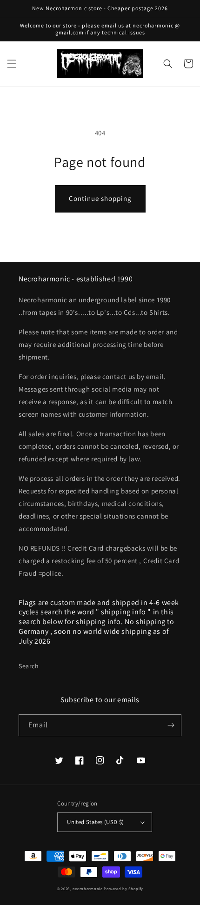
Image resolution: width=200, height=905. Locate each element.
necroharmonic (88, 888)
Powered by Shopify (123, 888)
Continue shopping (100, 198)
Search (29, 666)
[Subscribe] (170, 725)
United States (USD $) (95, 822)
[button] (11, 63)
